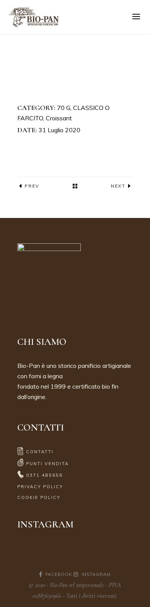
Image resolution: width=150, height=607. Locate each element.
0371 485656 (44, 475)
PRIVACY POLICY (40, 486)
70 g (63, 107)
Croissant (59, 118)
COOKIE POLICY (38, 497)
